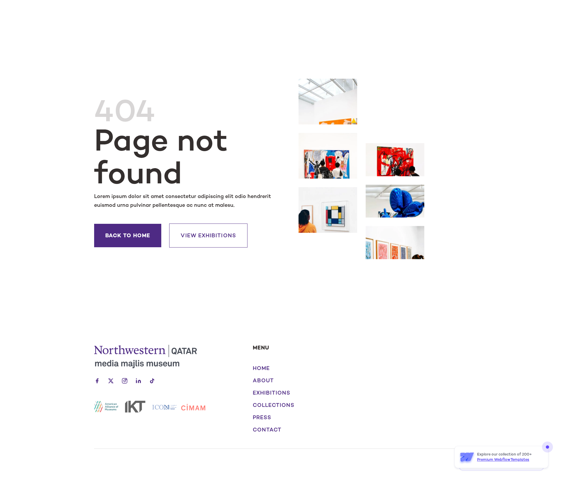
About (263, 380)
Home (261, 368)
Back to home (127, 235)
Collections (274, 405)
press (262, 417)
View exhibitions (208, 235)
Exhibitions (272, 393)
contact (267, 430)
